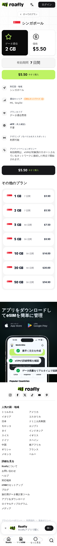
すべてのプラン (30, 14)
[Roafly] (13, 4)
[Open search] (51, 540)
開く (49, 528)
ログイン (47, 5)
